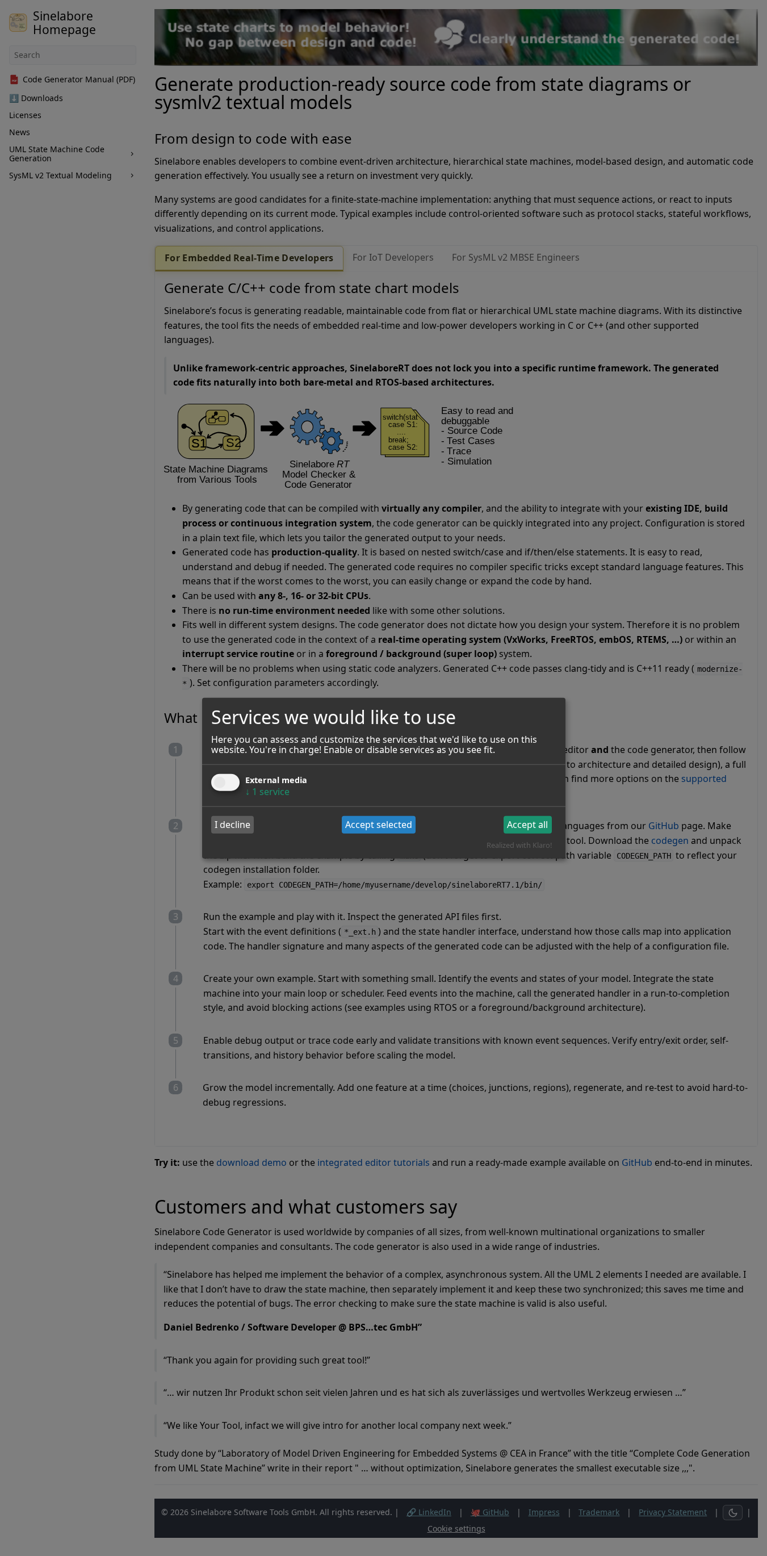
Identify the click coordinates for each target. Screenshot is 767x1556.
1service (267, 791)
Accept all (527, 824)
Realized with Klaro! (519, 845)
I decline (232, 824)
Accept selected (378, 824)
